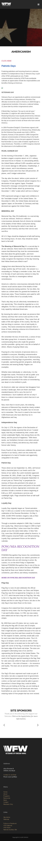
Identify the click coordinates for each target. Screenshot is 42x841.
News (5, 800)
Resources (6, 798)
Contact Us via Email (9, 775)
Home (5, 792)
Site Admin (6, 817)
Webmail (6, 819)
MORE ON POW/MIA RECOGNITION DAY (18, 578)
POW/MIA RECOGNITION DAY (20, 548)
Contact (5, 802)
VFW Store (6, 827)
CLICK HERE (6, 61)
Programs (6, 796)
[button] (4, 725)
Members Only (8, 804)
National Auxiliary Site (10, 829)
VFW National (7, 825)
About (5, 794)
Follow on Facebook (10, 823)
